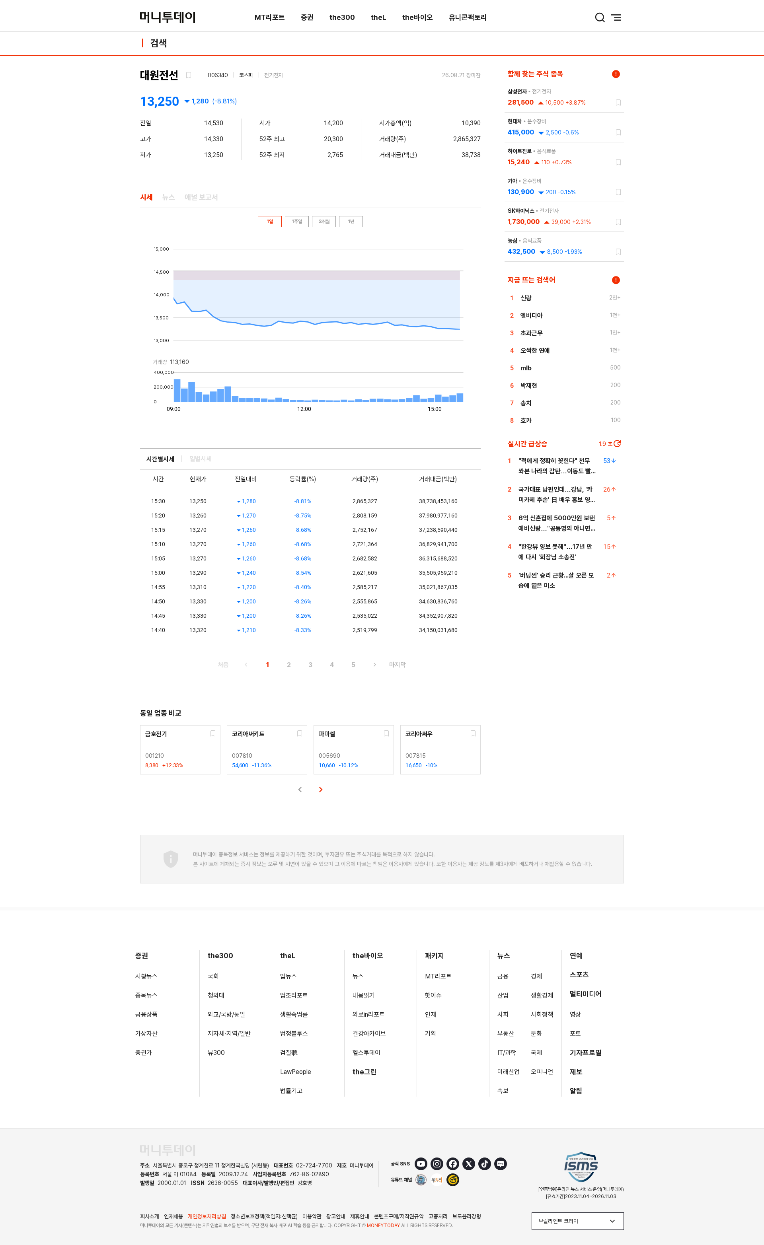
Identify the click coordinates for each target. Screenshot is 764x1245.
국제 (536, 1052)
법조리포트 (294, 995)
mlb (526, 368)
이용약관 (312, 1216)
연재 (430, 1014)
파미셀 (327, 734)
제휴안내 (359, 1216)
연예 (576, 955)
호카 (526, 420)
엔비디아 (531, 315)
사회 (503, 1014)
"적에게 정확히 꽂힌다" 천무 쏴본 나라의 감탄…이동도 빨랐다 (557, 471)
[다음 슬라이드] (320, 789)
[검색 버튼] (600, 17)
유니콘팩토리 (468, 17)
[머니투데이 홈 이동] (167, 1150)
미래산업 (508, 1072)
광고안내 (335, 1216)
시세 (146, 197)
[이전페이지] (245, 664)
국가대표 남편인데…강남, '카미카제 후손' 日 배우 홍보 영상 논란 (557, 500)
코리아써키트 (248, 734)
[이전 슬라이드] (300, 789)
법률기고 (291, 1091)
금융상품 (146, 1014)
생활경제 (542, 995)
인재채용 (173, 1216)
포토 (575, 1033)
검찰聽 (289, 1052)
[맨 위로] (746, 1211)
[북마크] (188, 75)
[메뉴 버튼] (616, 17)
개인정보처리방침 (207, 1216)
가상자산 (146, 1033)
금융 (503, 976)
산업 (503, 995)
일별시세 (200, 459)
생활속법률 (294, 1014)
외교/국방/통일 (226, 1014)
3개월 (324, 221)
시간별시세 (160, 459)
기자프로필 (586, 1053)
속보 (503, 1091)
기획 (430, 1033)
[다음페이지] (374, 664)
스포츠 (579, 975)
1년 (351, 221)
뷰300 (216, 1052)
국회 (213, 976)
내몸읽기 (364, 995)
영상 (575, 1014)
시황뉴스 (146, 976)
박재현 (528, 385)
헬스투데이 (366, 1052)
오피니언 (542, 1072)
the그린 (365, 1072)
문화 (536, 1033)
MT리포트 (270, 17)
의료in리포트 (369, 1014)
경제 (536, 976)
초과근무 (531, 333)
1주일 (297, 221)
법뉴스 (288, 976)
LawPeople (295, 1072)
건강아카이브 (369, 1033)
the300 (342, 17)
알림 (576, 1091)
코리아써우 (419, 734)
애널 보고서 (201, 197)
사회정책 (542, 1014)
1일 (270, 221)
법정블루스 (294, 1033)
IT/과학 (506, 1052)
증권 (307, 17)
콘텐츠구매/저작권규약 (399, 1216)
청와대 (216, 995)
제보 (576, 1072)
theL (378, 17)
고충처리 (438, 1216)
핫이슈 (433, 995)
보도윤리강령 (466, 1216)
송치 (526, 403)
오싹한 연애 (535, 350)
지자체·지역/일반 (229, 1033)
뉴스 (168, 197)
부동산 (505, 1033)
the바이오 (417, 17)
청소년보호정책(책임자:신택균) (264, 1216)
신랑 (526, 298)
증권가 (143, 1052)
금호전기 (156, 734)
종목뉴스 (146, 995)
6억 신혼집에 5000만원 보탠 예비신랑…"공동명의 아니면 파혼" (556, 528)
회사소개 (149, 1216)
